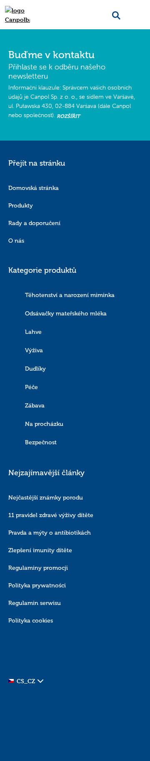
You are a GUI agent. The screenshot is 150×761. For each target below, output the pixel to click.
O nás (16, 240)
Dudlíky (35, 368)
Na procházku (44, 424)
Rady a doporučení (34, 223)
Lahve (33, 332)
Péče (31, 387)
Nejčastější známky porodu (45, 497)
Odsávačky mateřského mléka (66, 313)
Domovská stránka (33, 188)
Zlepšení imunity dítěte (40, 550)
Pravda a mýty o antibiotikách (49, 532)
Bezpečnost (41, 442)
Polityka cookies (30, 620)
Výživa (34, 350)
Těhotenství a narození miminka (70, 295)
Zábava (35, 405)
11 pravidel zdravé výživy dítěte (50, 515)
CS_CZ (26, 680)
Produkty (20, 205)
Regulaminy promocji (38, 567)
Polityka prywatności (37, 585)
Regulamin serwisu (34, 603)
